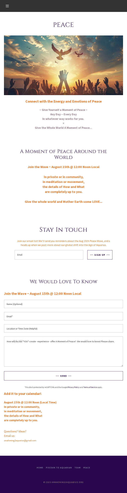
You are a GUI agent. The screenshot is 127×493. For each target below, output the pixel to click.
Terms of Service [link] (90, 387)
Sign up (99, 254)
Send (63, 375)
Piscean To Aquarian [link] (59, 467)
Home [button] (40, 467)
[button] (7, 6)
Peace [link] (86, 467)
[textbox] (49, 255)
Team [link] (78, 467)
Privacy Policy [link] (73, 387)
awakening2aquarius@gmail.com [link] (20, 440)
